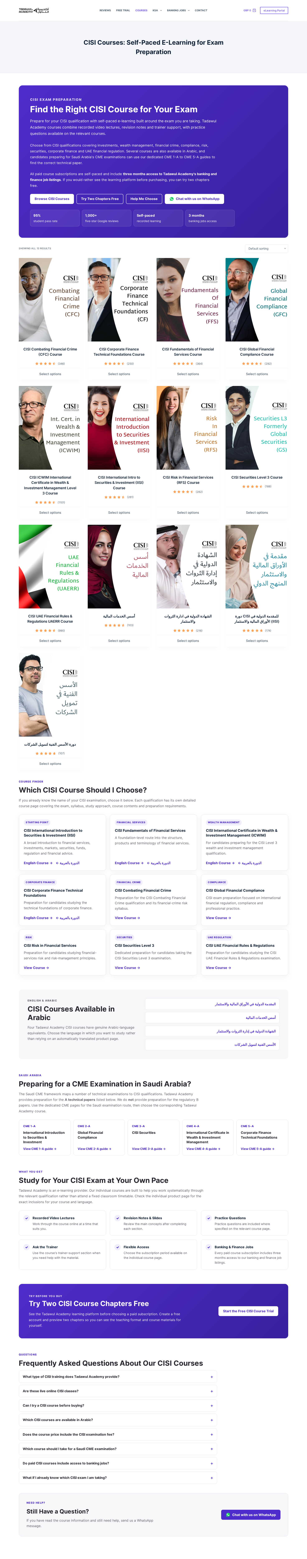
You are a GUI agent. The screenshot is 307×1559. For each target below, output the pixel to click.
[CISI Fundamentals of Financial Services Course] (188, 299)
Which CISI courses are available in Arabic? (58, 1420)
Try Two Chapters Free (100, 199)
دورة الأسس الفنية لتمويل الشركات (50, 744)
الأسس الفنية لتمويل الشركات (255, 1044)
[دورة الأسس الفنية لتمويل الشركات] (50, 694)
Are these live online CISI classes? (51, 1391)
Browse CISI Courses (52, 199)
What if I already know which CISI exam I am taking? (65, 1478)
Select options (50, 374)
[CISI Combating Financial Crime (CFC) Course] (50, 299)
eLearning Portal (274, 10)
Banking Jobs (176, 10)
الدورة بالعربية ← (67, 863)
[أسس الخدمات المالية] (119, 566)
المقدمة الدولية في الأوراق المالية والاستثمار (245, 1004)
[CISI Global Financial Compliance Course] (257, 299)
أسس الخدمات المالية (119, 616)
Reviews (105, 10)
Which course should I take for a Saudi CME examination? (70, 1449)
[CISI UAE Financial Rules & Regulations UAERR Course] (50, 566)
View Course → (127, 918)
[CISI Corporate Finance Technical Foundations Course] (119, 299)
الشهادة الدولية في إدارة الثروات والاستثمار (246, 1031)
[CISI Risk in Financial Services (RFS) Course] (188, 427)
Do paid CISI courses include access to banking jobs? (66, 1463)
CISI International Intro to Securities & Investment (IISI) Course (119, 482)
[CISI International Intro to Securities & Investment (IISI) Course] (119, 427)
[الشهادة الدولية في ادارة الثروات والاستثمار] (188, 566)
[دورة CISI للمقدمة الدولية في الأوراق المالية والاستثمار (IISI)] (257, 566)
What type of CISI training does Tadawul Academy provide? (71, 1376)
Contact (201, 10)
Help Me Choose (144, 199)
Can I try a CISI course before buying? (53, 1405)
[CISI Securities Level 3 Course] (257, 427)
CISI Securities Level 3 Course (257, 477)
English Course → (38, 863)
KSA (155, 10)
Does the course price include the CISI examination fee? (68, 1434)
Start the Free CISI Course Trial (248, 1311)
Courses (141, 10)
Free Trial (123, 10)
